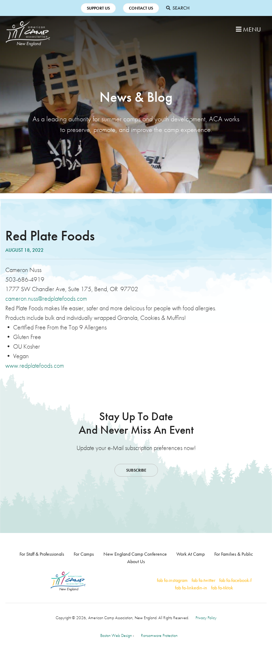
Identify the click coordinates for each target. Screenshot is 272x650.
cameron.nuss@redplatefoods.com (46, 298)
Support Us (98, 8)
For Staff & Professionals (41, 554)
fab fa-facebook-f (235, 580)
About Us (136, 561)
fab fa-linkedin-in (191, 587)
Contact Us (141, 8)
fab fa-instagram (172, 580)
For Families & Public (233, 554)
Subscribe (136, 470)
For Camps (84, 554)
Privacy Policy (206, 618)
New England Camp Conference (135, 554)
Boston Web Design (116, 635)
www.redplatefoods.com (34, 365)
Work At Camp (190, 554)
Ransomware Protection (159, 635)
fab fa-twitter (203, 580)
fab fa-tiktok (222, 587)
